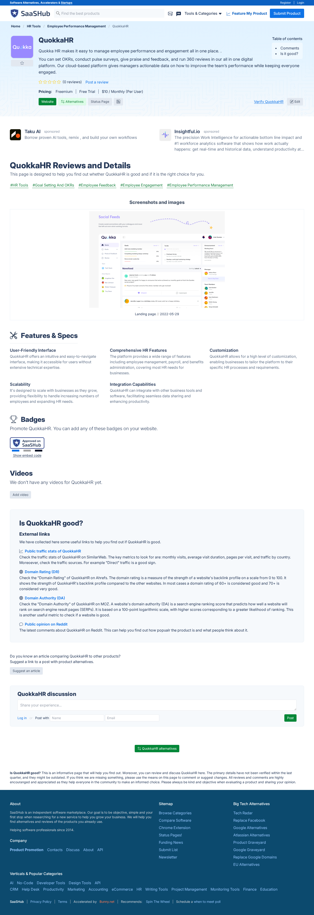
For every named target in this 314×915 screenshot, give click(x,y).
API (100, 849)
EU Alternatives (246, 864)
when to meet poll (207, 902)
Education (268, 889)
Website (47, 101)
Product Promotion (26, 849)
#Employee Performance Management (200, 185)
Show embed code (27, 455)
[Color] (15, 451)
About (88, 849)
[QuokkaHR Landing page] (157, 259)
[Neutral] (27, 451)
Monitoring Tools (225, 889)
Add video (20, 495)
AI (11, 883)
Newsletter (168, 857)
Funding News (171, 842)
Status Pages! (170, 835)
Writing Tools (156, 889)
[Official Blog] (118, 101)
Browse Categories (175, 813)
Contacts (55, 849)
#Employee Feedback (97, 185)
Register (285, 2)
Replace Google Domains (255, 857)
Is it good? (289, 53)
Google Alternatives (250, 827)
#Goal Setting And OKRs (53, 185)
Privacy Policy (40, 902)
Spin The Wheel (158, 902)
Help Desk (31, 889)
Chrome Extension (174, 827)
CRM (14, 889)
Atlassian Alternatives (251, 835)
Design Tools (80, 883)
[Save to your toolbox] (22, 63)
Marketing (76, 889)
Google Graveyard (249, 849)
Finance (250, 889)
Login (300, 2)
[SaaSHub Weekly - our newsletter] (170, 13)
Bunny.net (107, 902)
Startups (66, 2)
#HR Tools (19, 185)
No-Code (25, 883)
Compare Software (175, 820)
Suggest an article (26, 671)
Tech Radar (243, 813)
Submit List (168, 849)
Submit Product (287, 13)
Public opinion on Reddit (46, 624)
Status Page (100, 101)
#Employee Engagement (141, 185)
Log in (22, 718)
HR (139, 889)
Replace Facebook (249, 820)
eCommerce (122, 889)
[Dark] (38, 451)
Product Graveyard (249, 842)
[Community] (178, 13)
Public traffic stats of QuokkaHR (53, 551)
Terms (62, 902)
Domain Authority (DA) (45, 598)
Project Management (189, 889)
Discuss (73, 849)
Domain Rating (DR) (42, 571)
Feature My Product (249, 13)
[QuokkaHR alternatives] (22, 47)
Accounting (98, 889)
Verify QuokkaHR (268, 101)
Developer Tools (51, 883)
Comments (289, 48)
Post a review (97, 82)
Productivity (53, 889)
